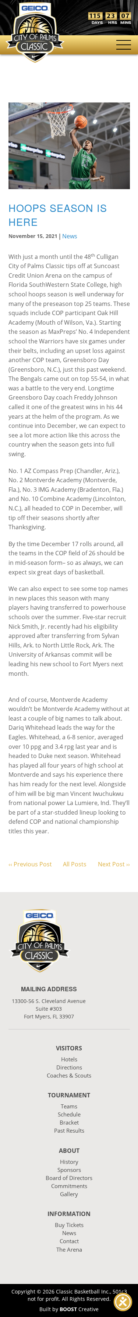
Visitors (69, 1048)
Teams (69, 1106)
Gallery (69, 1194)
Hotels (69, 1059)
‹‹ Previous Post (30, 864)
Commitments (69, 1186)
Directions (69, 1067)
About (69, 1151)
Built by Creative (69, 1309)
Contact (69, 1241)
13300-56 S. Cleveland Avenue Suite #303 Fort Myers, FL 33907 (49, 1008)
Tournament (69, 1095)
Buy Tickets (69, 1224)
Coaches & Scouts (69, 1075)
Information (69, 1214)
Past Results (69, 1130)
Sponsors (69, 1169)
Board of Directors (69, 1177)
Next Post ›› (114, 864)
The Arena (69, 1249)
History (69, 1161)
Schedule (69, 1114)
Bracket (69, 1122)
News (69, 236)
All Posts (74, 864)
